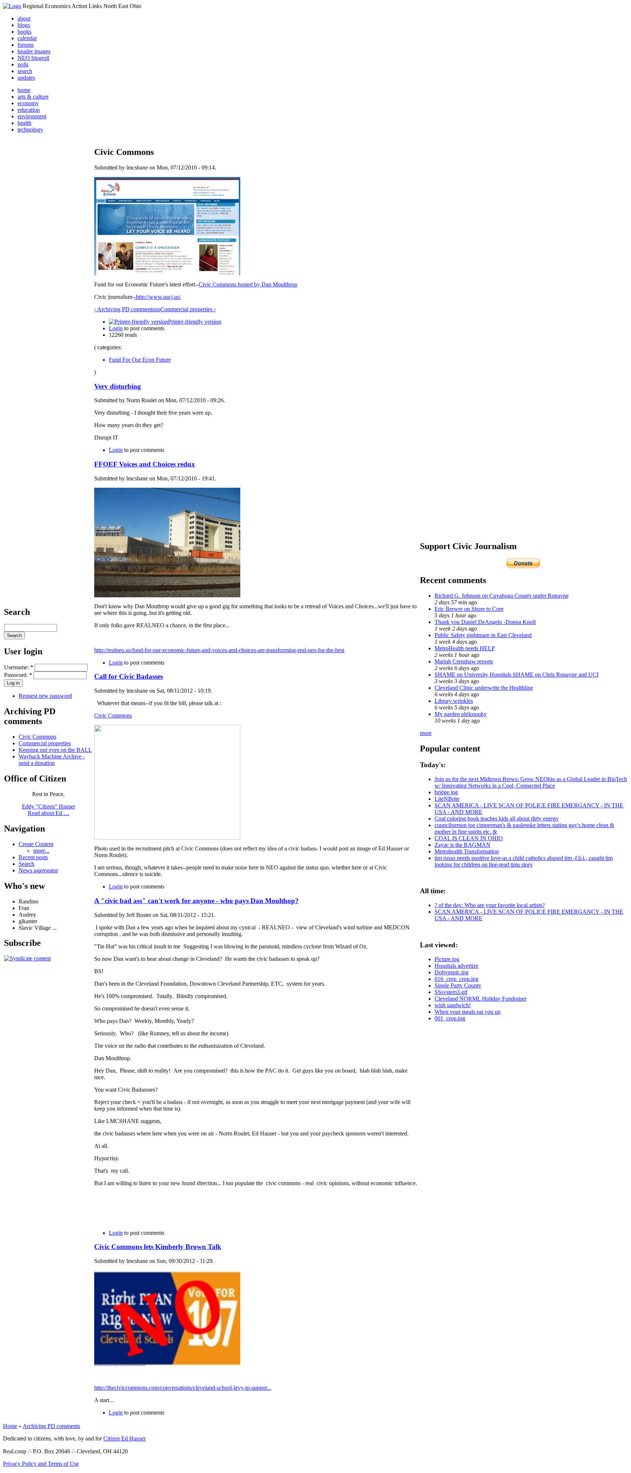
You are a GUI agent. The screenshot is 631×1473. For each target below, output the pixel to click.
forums (26, 45)
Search (26, 864)
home (24, 90)
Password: (18, 675)
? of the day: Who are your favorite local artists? (490, 905)
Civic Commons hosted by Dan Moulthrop (248, 284)
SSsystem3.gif (451, 992)
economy (28, 103)
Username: (18, 667)
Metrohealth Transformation (467, 851)
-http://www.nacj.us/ (157, 297)
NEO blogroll (33, 58)
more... (41, 851)
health (24, 123)
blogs (24, 25)
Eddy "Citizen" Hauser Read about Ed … (48, 809)
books (24, 31)
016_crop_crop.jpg (456, 979)
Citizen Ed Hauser (124, 1438)
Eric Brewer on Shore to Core (469, 609)
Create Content (36, 844)
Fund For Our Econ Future (140, 360)
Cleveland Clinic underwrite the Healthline (484, 688)
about (24, 18)
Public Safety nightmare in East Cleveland (483, 635)
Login (116, 328)
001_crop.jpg (450, 1018)
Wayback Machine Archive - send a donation (52, 759)
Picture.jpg (447, 959)
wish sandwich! (453, 1005)
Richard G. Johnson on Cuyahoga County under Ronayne (502, 596)
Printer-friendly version (194, 322)
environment (32, 116)
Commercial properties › (188, 309)
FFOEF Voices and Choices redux (144, 464)
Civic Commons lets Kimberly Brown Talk (157, 1247)
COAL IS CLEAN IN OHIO (469, 838)
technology (30, 129)
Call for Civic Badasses (128, 676)
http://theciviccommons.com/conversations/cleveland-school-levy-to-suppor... (182, 1388)
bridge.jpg (446, 792)
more (426, 733)
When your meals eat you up (468, 1012)
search (25, 71)
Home (10, 1426)
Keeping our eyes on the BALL (55, 750)
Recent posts (33, 857)
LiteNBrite (447, 799)
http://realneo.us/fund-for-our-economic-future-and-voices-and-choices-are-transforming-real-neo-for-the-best (219, 650)
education (29, 110)
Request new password (45, 696)
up (157, 309)
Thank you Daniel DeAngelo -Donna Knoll (485, 622)
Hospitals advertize (456, 966)
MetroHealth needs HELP (465, 648)
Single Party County (458, 985)
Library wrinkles (454, 701)
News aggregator (38, 870)
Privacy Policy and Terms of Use (41, 1464)
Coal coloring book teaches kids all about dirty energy (497, 818)
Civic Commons (37, 737)
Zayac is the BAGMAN (462, 845)
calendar (27, 38)
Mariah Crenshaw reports (464, 661)
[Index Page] (12, 6)
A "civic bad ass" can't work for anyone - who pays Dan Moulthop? (196, 901)
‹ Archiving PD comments (124, 309)
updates (26, 78)
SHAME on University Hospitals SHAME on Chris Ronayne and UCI (517, 674)
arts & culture (33, 97)
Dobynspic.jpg (452, 972)
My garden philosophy (461, 714)
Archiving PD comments (51, 1426)
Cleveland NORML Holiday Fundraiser (481, 999)
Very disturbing (117, 386)
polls (23, 64)
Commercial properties (45, 743)
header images (34, 51)
